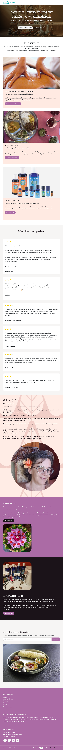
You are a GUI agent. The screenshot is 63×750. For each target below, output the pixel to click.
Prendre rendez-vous (25, 27)
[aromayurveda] (17, 740)
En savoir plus (10, 213)
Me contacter (40, 27)
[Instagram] (13, 740)
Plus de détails (9, 520)
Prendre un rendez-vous (13, 104)
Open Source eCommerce (53, 748)
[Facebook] (5, 740)
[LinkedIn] (9, 740)
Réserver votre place (12, 158)
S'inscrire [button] (55, 639)
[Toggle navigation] (58, 2)
